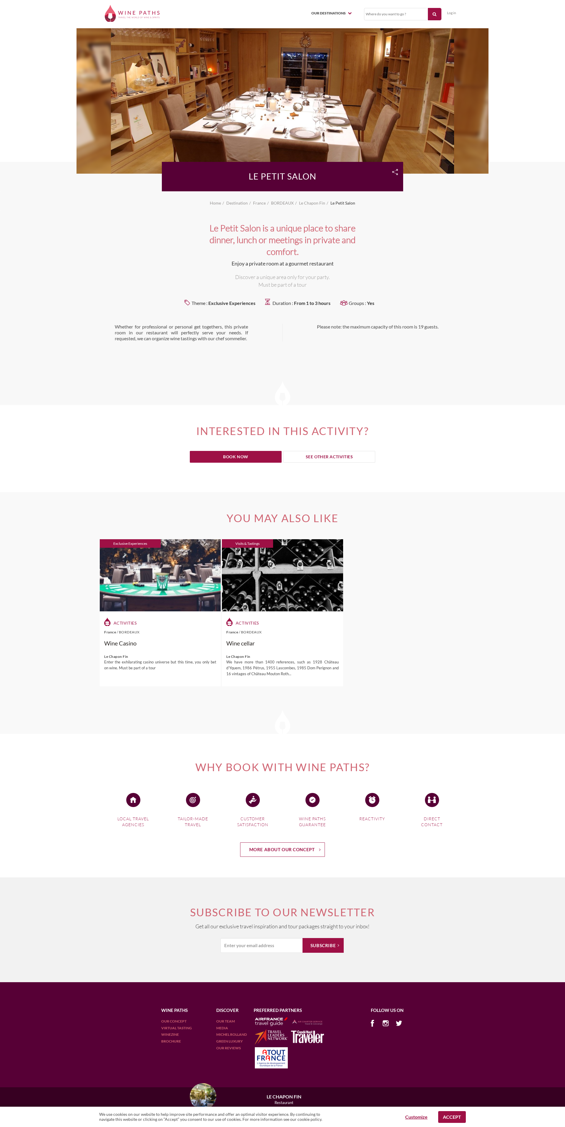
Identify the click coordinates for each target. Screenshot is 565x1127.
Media (222, 1028)
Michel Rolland (231, 1034)
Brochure (171, 1041)
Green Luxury (229, 1041)
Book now (235, 456)
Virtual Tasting (176, 1028)
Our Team (225, 1021)
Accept (452, 1117)
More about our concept (282, 849)
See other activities (329, 456)
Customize (416, 1117)
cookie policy (309, 1119)
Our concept (174, 1021)
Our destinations (328, 13)
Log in (451, 13)
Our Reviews (228, 1048)
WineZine (170, 1034)
